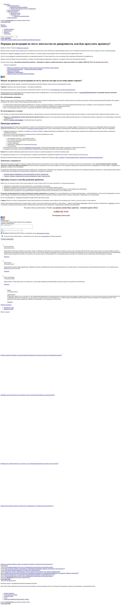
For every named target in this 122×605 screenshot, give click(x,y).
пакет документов (82, 203)
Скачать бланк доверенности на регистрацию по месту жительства (26, 174)
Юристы (6, 32)
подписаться (45, 236)
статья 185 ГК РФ (85, 92)
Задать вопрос (8, 30)
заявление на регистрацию (32, 147)
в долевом (61, 157)
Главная (3, 39)
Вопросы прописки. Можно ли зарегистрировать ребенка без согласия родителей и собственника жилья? (31, 355)
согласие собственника (16, 120)
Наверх (3, 219)
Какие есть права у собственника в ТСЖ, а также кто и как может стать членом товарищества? (32, 571)
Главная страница (9, 29)
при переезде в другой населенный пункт (63, 89)
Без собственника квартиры (15, 69)
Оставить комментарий (7, 239)
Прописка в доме (15, 13)
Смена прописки (12, 17)
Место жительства (19, 39)
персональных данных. (43, 233)
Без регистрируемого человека (33, 69)
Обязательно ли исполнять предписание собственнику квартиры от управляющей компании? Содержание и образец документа (40, 573)
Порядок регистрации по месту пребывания (23, 8)
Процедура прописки (13, 70)
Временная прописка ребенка (19, 7)
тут (87, 154)
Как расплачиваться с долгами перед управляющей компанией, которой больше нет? (28, 574)
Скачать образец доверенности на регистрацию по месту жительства (27, 176)
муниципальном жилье (72, 157)
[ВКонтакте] (2, 77)
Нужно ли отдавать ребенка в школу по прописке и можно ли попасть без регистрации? (26, 564)
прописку (17, 53)
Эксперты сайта (8, 596)
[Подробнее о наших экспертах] (6, 245)
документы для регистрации (35, 128)
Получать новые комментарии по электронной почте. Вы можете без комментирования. (32, 236)
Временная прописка (13, 5)
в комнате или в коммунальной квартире (91, 157)
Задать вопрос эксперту (10, 594)
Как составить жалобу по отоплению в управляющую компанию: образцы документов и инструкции (34, 568)
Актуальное (7, 33)
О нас (5, 597)
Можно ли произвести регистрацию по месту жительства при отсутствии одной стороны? (33, 67)
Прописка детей (15, 14)
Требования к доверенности (15, 72)
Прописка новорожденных (21, 16)
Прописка (7, 4)
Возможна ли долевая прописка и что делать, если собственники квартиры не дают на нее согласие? (29, 463)
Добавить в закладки (22, 48)
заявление (111, 203)
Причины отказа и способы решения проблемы (20, 73)
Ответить (6, 256)
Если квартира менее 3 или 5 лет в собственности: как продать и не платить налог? (28, 567)
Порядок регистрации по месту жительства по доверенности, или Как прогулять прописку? (27, 506)
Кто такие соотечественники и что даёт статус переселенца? (22, 570)
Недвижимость (9, 39)
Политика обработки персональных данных (16, 599)
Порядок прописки (12, 11)
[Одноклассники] (4, 77)
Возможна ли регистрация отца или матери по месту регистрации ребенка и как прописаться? (27, 395)
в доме (56, 157)
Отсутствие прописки (13, 10)
